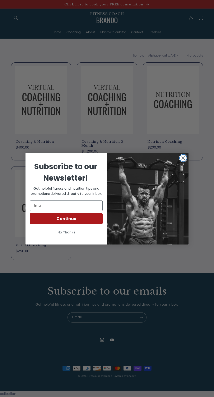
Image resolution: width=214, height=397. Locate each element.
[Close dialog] (183, 158)
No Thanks (66, 232)
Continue (66, 219)
